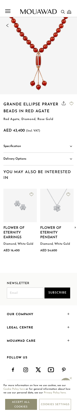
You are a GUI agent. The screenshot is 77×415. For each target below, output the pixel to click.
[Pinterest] (64, 370)
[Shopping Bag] (69, 12)
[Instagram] (25, 370)
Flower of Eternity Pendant (50, 232)
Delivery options (14, 158)
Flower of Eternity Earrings (13, 232)
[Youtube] (51, 370)
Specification (12, 146)
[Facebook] (13, 370)
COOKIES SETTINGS (55, 404)
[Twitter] (38, 370)
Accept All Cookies (21, 404)
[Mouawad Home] (38, 11)
